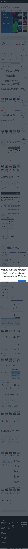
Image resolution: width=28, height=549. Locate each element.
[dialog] (14, 274)
